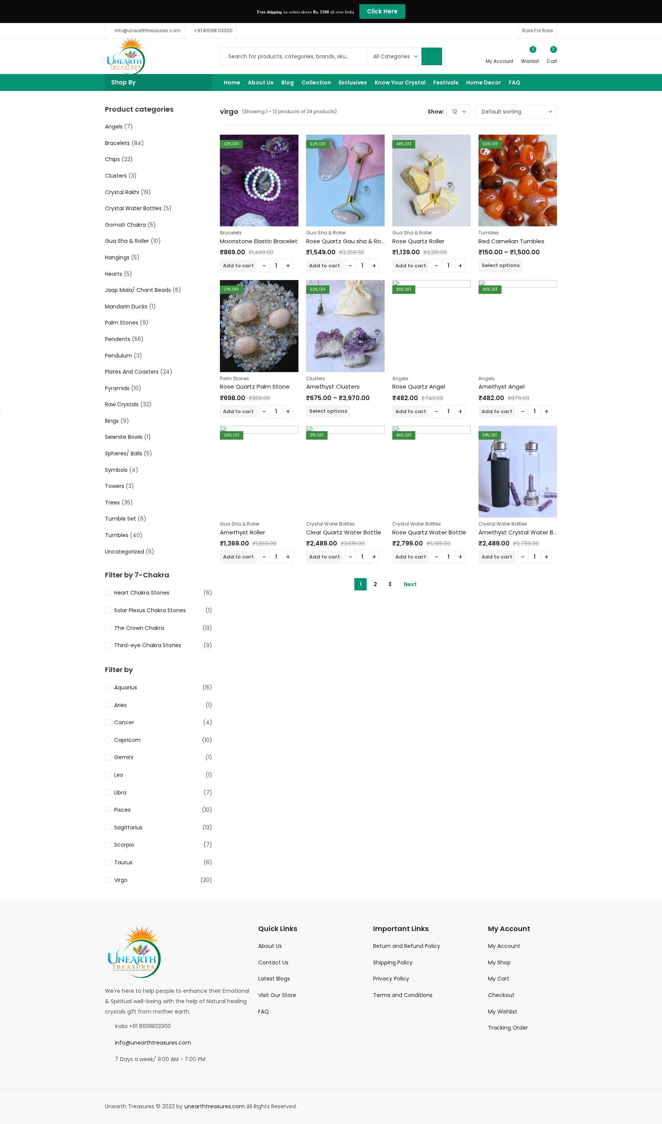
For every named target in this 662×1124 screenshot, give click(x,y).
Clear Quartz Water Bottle (343, 532)
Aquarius (125, 687)
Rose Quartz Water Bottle (429, 532)
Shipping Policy (393, 962)
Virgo (121, 880)
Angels (400, 378)
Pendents (117, 339)
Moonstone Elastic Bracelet (259, 241)
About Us (270, 946)
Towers (114, 486)
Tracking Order (508, 1028)
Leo (118, 775)
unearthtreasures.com (214, 1106)
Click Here (382, 11)
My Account (504, 946)
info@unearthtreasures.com (153, 1043)
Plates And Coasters (132, 372)
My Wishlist (502, 1011)
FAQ (263, 1011)
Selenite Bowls (124, 437)
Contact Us (273, 962)
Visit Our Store (277, 995)
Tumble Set (120, 518)
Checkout (501, 995)
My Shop (499, 962)
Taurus (123, 862)
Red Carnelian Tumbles (511, 241)
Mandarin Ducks (126, 306)
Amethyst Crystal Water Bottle (522, 532)
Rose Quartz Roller (418, 241)
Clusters (315, 378)
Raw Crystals (122, 404)
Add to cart (238, 265)
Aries (120, 705)
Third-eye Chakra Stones (147, 645)
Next (410, 584)
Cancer (124, 722)
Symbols (116, 470)
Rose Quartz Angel (418, 386)
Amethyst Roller (242, 532)
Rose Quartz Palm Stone (255, 386)
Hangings (117, 257)
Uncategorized (124, 551)
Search (431, 56)
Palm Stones (234, 378)
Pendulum (118, 355)
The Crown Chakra (139, 628)
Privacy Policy (391, 978)
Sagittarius (128, 827)
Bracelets (231, 232)
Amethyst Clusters (333, 386)
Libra (120, 792)
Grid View (407, 111)
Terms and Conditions (403, 995)
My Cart (498, 978)
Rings (112, 421)
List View (419, 111)
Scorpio (124, 845)
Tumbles (488, 232)
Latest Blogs (274, 978)
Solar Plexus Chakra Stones (150, 610)
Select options (500, 265)
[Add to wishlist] (292, 141)
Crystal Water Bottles (330, 524)
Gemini (123, 757)
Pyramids (117, 388)
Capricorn (127, 740)
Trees (112, 502)
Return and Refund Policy (406, 946)
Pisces (122, 810)
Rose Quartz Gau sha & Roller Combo (359, 241)
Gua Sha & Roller (326, 232)
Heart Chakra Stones (141, 593)
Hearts (113, 274)
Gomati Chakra (125, 225)
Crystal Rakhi (122, 192)
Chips (112, 159)
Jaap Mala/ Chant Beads (138, 290)
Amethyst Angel (501, 386)
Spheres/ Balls (123, 453)
